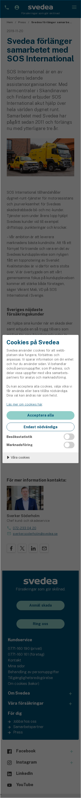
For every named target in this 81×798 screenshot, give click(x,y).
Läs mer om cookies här (24, 404)
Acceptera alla (40, 415)
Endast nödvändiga (41, 427)
